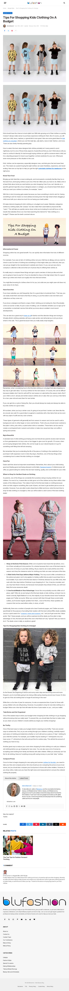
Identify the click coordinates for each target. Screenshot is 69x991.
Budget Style (11, 8)
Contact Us (6, 934)
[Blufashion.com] (34, 3)
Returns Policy (7, 943)
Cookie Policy (41, 986)
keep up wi (27, 315)
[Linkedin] (12, 806)
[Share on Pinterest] (12, 30)
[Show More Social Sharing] (15, 30)
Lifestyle (5, 957)
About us (5, 931)
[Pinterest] (14, 806)
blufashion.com (11, 801)
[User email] (24, 806)
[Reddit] (17, 806)
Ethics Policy (50, 986)
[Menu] (5, 3)
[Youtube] (22, 806)
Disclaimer (20, 986)
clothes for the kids (49, 762)
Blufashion (39, 789)
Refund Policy (7, 945)
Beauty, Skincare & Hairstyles (11, 972)
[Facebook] (7, 806)
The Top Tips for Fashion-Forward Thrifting (15, 858)
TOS (26, 986)
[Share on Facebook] (4, 30)
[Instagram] (9, 806)
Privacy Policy (32, 986)
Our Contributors (7, 940)
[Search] (64, 3)
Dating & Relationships (9, 966)
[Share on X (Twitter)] (8, 30)
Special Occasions (8, 963)
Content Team (7, 937)
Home (4, 8)
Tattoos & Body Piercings (10, 969)
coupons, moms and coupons (31, 613)
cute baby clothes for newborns (50, 168)
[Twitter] (19, 806)
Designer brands (45, 467)
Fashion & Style (7, 960)
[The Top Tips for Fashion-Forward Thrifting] (18, 845)
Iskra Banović (10, 26)
